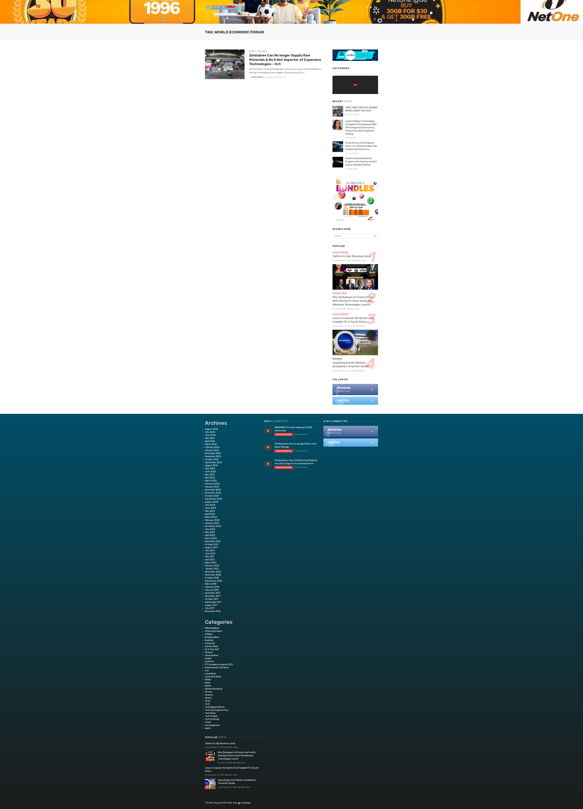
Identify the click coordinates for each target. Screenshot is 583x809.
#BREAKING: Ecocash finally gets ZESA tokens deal (293, 429)
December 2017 (212, 593)
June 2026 (210, 435)
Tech (207, 704)
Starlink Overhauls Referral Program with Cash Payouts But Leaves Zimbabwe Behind (361, 161)
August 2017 (211, 605)
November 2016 (213, 611)
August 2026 (211, 429)
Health (208, 658)
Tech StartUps (212, 719)
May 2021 (209, 556)
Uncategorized (340, 252)
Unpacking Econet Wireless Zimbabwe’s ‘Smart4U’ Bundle (350, 364)
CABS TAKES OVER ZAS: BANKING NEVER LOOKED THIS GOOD (361, 109)
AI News (209, 634)
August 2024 (211, 502)
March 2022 (211, 538)
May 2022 (210, 532)
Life (207, 670)
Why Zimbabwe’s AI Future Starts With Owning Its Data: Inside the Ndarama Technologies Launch (352, 301)
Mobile (208, 679)
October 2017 (211, 599)
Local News (210, 673)
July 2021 (210, 550)
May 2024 (210, 511)
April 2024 (210, 514)
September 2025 (213, 462)
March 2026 (211, 444)
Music (207, 682)
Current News (339, 293)
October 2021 (211, 544)
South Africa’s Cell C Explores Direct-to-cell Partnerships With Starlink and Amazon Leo (361, 146)
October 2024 (212, 496)
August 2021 (211, 547)
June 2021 (210, 553)
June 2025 (210, 471)
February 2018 (212, 587)
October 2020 (212, 578)
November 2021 (213, 541)
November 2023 (213, 526)
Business (337, 359)
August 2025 (211, 465)
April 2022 (210, 535)
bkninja (247, 803)
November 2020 (213, 575)
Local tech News (213, 676)
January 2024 (212, 523)
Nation (208, 686)
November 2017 (212, 596)
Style (207, 701)
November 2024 (213, 493)
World (207, 728)
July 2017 (210, 608)
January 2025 (212, 486)
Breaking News (212, 637)
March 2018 (210, 584)
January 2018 (212, 590)
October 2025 (212, 459)
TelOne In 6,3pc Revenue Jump (351, 256)
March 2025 (211, 480)
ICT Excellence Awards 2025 (219, 664)
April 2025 (210, 477)
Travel (208, 722)
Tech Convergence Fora (216, 710)
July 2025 (210, 468)
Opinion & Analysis (214, 689)
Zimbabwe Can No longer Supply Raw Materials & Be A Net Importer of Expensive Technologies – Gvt (285, 59)
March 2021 (210, 562)
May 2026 (210, 438)
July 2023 (210, 529)
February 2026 (212, 447)
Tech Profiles (211, 716)
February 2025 (212, 483)
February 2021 (212, 565)
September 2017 (213, 602)
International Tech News (217, 667)
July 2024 (210, 505)
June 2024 (210, 508)
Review (208, 692)
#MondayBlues (212, 628)
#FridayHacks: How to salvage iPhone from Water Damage (295, 445)
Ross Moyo (257, 77)
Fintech (209, 652)
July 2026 (210, 432)
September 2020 (213, 581)
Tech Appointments (215, 707)
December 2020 (213, 572)
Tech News (210, 713)
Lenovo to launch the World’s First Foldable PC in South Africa (353, 320)
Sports (208, 698)
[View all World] (355, 85)
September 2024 (213, 499)
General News (211, 655)
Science (209, 695)
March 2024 (211, 517)
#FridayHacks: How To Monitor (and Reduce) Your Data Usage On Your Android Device (295, 462)
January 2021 (212, 568)
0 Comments (301, 434)
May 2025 (210, 474)
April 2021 (210, 559)
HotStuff (209, 661)
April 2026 (210, 441)
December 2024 (213, 490)
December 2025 (213, 453)
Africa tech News (258, 51)
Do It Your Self (212, 649)
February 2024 (212, 520)
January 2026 (212, 450)
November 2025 (213, 456)
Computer (210, 643)
